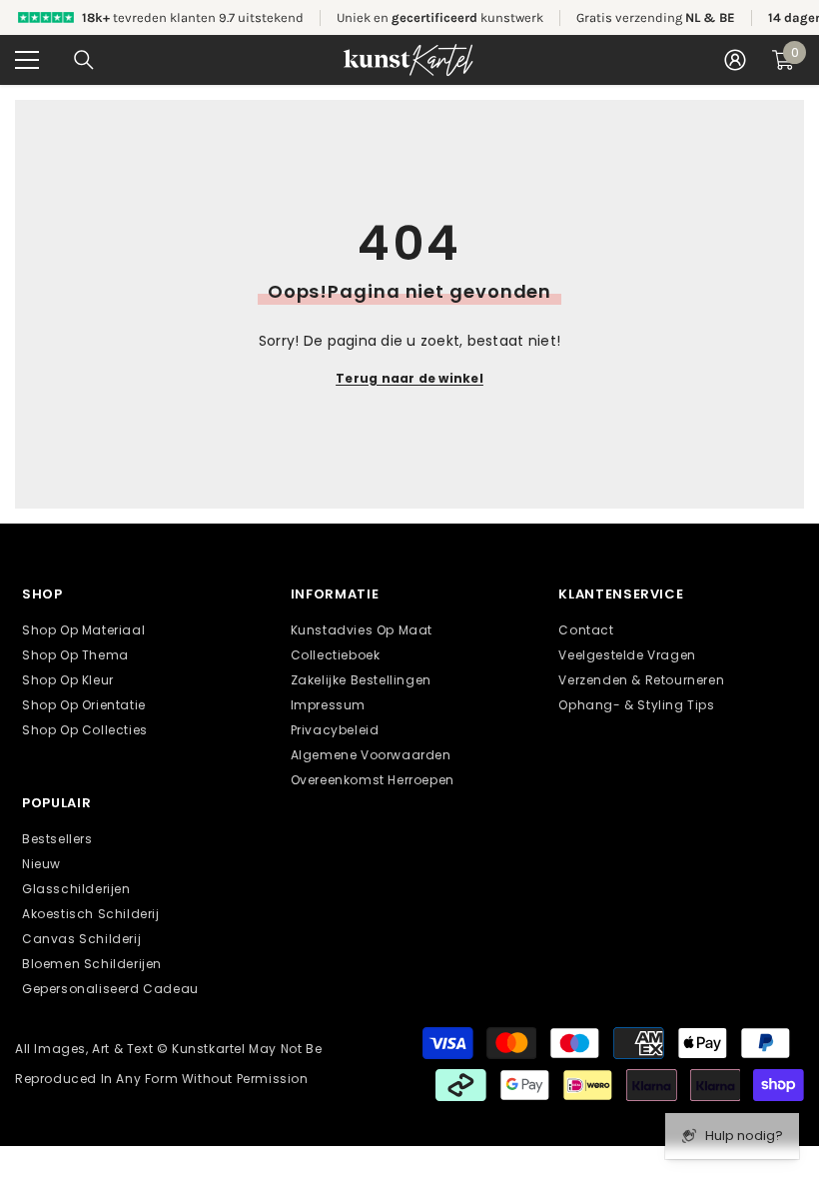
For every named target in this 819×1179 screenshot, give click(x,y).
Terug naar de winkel (409, 378)
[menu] (27, 60)
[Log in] (735, 60)
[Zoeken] (84, 60)
